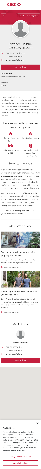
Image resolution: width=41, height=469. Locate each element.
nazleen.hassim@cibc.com (14, 60)
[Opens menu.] (3, 4)
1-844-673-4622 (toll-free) (14, 53)
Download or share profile (28, 16)
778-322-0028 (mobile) (14, 56)
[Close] (37, 423)
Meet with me (20, 67)
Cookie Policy (21, 440)
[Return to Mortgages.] (14, 4)
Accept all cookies (20, 463)
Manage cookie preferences (20, 457)
